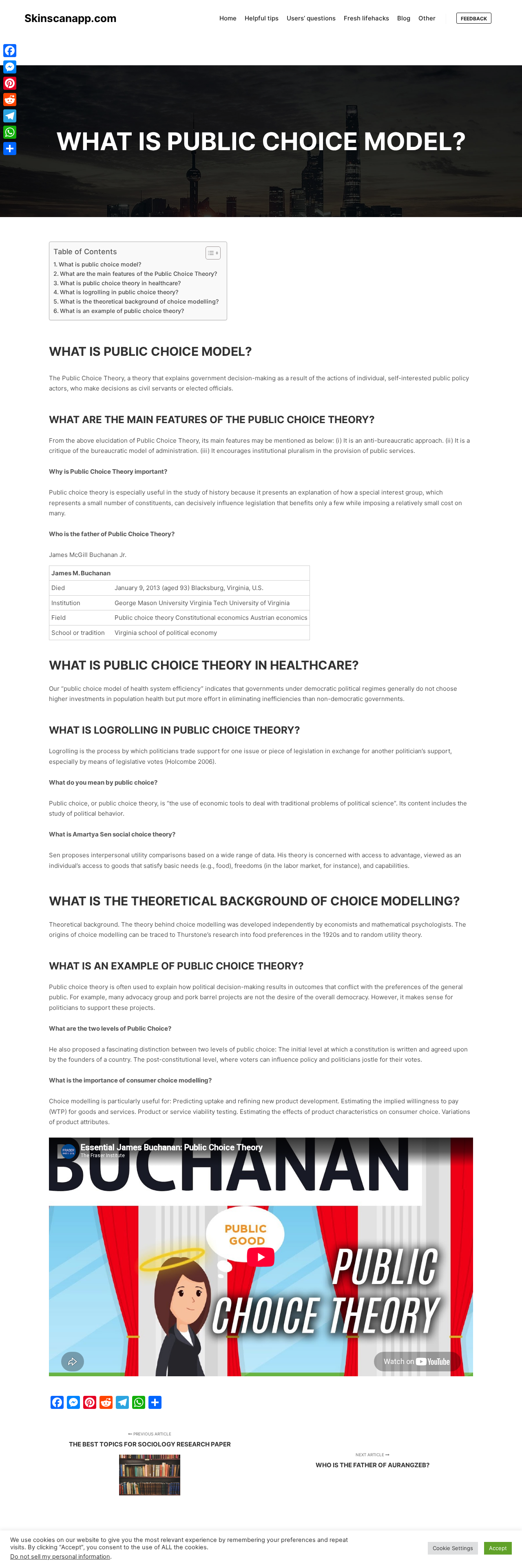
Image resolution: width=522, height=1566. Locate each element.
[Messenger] (10, 67)
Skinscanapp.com (65, 18)
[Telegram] (10, 116)
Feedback (474, 19)
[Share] (10, 148)
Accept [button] (498, 1548)
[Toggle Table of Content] (209, 253)
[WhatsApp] (10, 132)
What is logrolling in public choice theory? (119, 291)
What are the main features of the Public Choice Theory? (138, 273)
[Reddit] (10, 99)
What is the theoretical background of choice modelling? (139, 301)
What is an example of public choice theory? (122, 310)
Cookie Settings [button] (453, 1548)
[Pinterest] (10, 83)
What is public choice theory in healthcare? (120, 282)
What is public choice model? (100, 264)
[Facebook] (10, 50)
